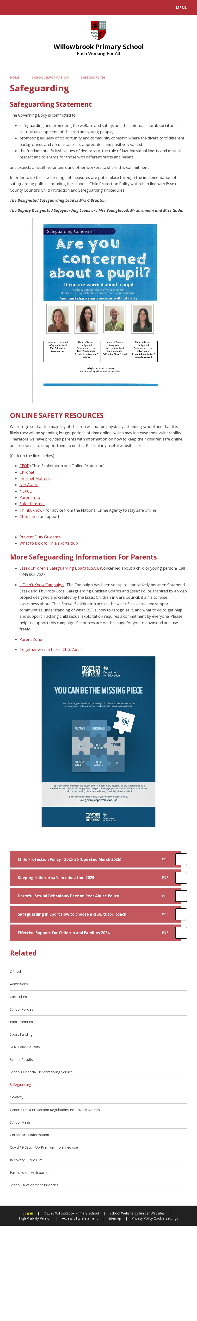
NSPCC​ (25, 491)
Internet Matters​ (34, 478)
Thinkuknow (30, 510)
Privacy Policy (142, 1218)
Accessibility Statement (80, 1218)
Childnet (27, 472)
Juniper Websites (152, 1213)
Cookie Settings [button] (166, 1218)
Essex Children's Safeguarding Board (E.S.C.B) (60, 568)
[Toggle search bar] (10, 7)
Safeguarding (93, 77)
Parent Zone (30, 639)
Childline (27, 516)
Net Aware (28, 484)
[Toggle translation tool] (23, 7)
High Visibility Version (35, 1218)
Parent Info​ (29, 497)
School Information (50, 77)
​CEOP (24, 465)
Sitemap (114, 1218)
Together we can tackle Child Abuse (51, 649)
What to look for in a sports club (48, 543)
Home (14, 77)
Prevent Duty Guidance (40, 537)
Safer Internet (32, 503)
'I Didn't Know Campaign (41, 584)
